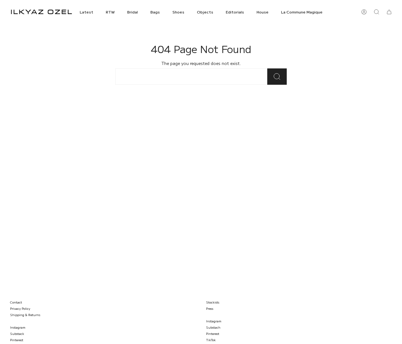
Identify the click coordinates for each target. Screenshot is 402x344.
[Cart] (389, 12)
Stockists (212, 302)
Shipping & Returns (25, 314)
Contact (16, 302)
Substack (17, 333)
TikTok (211, 339)
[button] (86, 12)
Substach (213, 327)
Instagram (17, 327)
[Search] (277, 76)
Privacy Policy (20, 308)
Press (209, 308)
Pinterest (16, 339)
